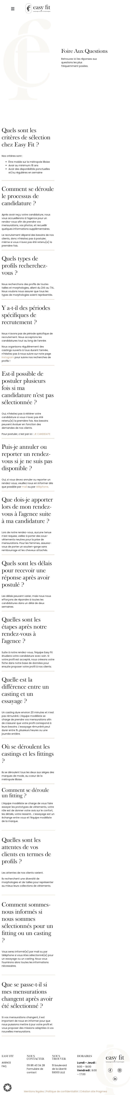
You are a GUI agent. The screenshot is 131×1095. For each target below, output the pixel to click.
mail (24, 486)
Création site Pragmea (93, 1091)
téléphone (42, 486)
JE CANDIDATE (42, 434)
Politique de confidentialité (62, 1091)
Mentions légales (34, 1091)
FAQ (4, 1066)
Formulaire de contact (35, 1070)
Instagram (8, 357)
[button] (13, 9)
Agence (6, 1062)
